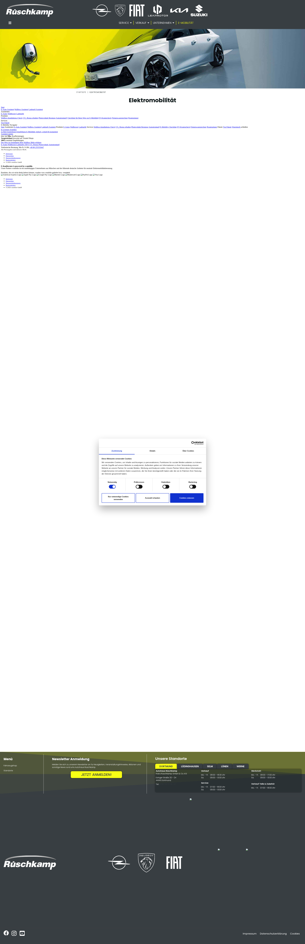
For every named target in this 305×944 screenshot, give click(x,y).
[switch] (139, 487)
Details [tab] (152, 451)
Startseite (81, 92)
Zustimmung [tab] (117, 451)
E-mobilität (186, 23)
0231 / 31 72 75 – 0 (167, 784)
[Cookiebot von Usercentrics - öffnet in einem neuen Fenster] (193, 443)
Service (124, 23)
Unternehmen (162, 23)
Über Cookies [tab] (188, 451)
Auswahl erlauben (152, 498)
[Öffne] (9, 22)
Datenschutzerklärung (273, 933)
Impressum (250, 933)
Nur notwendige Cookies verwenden (118, 497)
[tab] (166, 766)
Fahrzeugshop (10, 765)
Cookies (295, 933)
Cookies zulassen (186, 498)
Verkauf (140, 23)
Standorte (8, 770)
